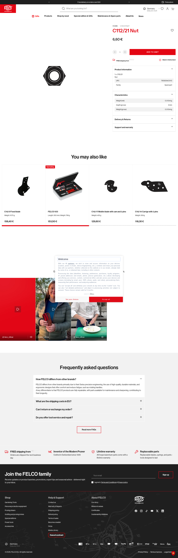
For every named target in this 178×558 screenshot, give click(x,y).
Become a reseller (54, 522)
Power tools (9, 522)
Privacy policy (123, 482)
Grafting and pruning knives (14, 514)
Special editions (10, 518)
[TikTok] (146, 511)
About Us (130, 16)
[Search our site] (63, 8)
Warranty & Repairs (55, 506)
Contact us (52, 502)
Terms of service (156, 552)
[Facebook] (136, 511)
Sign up (166, 475)
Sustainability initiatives (99, 514)
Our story (94, 502)
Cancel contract (56, 535)
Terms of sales (53, 518)
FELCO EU (15, 552)
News (141, 16)
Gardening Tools (11, 502)
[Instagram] (141, 511)
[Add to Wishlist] (172, 30)
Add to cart (153, 52)
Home (115, 26)
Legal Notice (168, 552)
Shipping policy (53, 510)
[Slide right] (129, 2)
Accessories (9, 526)
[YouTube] (152, 511)
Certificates (95, 510)
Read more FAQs (89, 429)
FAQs (50, 526)
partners (71, 263)
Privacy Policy (143, 552)
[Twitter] (157, 511)
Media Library (53, 530)
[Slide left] (49, 2)
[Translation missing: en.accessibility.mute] (30, 337)
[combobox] (91, 8)
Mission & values (97, 506)
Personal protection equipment (16, 506)
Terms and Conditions (108, 482)
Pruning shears (10, 510)
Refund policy (53, 514)
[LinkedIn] (162, 511)
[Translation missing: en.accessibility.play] (18, 309)
